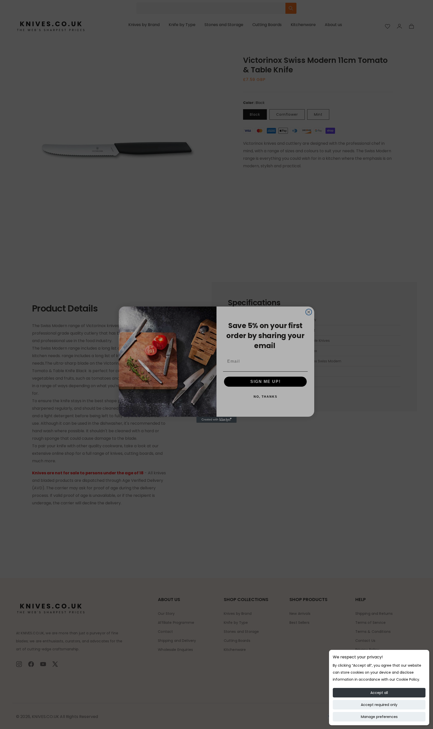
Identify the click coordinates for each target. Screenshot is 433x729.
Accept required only (379, 704)
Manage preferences (379, 716)
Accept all (379, 692)
